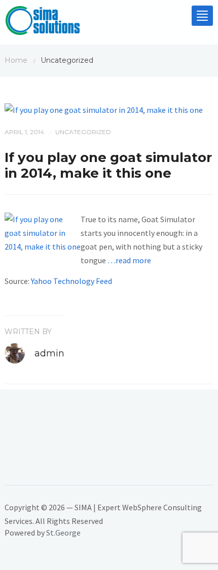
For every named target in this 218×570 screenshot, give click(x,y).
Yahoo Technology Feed (71, 281)
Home (16, 60)
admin (49, 353)
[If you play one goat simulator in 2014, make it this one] (104, 109)
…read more (129, 260)
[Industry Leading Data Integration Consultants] (43, 22)
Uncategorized (83, 132)
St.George (63, 532)
